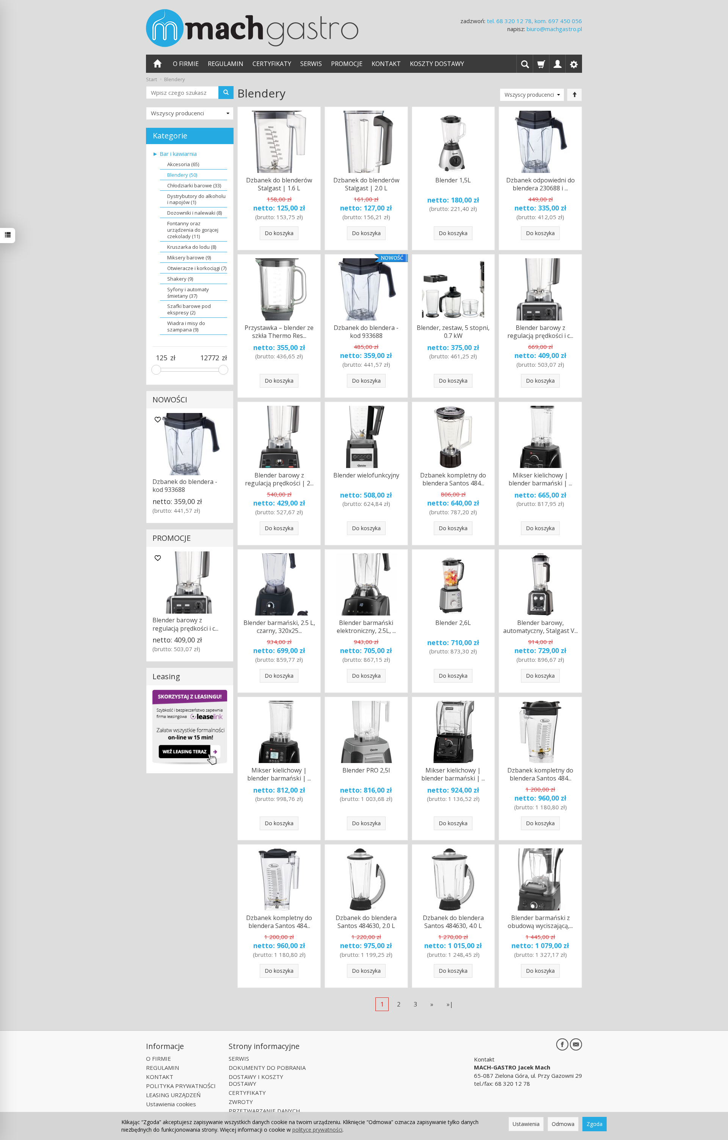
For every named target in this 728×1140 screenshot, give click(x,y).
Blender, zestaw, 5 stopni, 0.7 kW (453, 331)
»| (450, 1004)
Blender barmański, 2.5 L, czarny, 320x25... (279, 627)
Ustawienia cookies (171, 1104)
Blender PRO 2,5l (366, 770)
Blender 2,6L (453, 623)
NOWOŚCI (169, 399)
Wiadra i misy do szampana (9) (186, 326)
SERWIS (311, 64)
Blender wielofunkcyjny (366, 475)
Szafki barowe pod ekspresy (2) (189, 309)
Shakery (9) (180, 278)
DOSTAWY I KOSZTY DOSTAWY (256, 1080)
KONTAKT (386, 64)
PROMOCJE (346, 64)
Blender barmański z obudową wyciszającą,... (540, 922)
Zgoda (594, 1123)
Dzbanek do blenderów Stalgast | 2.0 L (366, 184)
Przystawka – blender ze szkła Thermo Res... (279, 331)
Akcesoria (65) (183, 164)
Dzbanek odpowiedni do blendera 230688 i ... (540, 184)
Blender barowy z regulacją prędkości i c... (540, 331)
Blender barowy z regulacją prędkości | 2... (279, 479)
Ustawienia (526, 1123)
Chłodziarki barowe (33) (194, 185)
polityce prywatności (317, 1129)
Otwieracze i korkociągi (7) (196, 268)
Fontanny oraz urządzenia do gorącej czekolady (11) (192, 230)
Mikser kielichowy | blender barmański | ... (540, 479)
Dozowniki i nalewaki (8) (194, 212)
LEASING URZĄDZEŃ (173, 1095)
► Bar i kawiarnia (174, 153)
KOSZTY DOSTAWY (437, 64)
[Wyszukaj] (226, 92)
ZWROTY (241, 1101)
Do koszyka (279, 233)
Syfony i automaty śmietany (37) (188, 292)
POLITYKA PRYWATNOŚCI (181, 1086)
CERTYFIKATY (272, 64)
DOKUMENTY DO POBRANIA (267, 1067)
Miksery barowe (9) (189, 257)
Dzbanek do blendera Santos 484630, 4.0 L (453, 922)
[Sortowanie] (574, 94)
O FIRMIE (186, 64)
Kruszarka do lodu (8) (191, 246)
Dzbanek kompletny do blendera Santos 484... (453, 479)
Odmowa (563, 1123)
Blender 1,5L (453, 180)
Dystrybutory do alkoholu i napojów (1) (196, 199)
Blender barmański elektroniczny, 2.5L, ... (366, 627)
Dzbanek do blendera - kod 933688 (366, 331)
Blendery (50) (182, 174)
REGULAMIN (225, 64)
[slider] (156, 370)
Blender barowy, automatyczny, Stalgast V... (540, 627)
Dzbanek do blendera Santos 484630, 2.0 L (366, 922)
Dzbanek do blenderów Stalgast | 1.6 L (279, 184)
